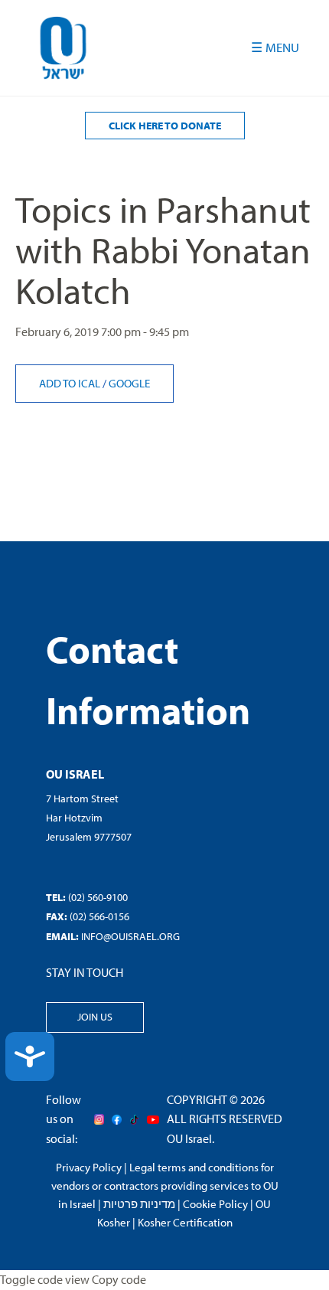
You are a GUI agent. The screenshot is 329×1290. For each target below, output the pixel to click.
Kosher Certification (185, 1222)
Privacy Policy (89, 1167)
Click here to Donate (165, 125)
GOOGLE (129, 383)
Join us (94, 1017)
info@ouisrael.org (130, 936)
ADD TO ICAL (71, 383)
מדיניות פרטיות (139, 1204)
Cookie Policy (215, 1204)
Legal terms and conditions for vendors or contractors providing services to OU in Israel (165, 1185)
